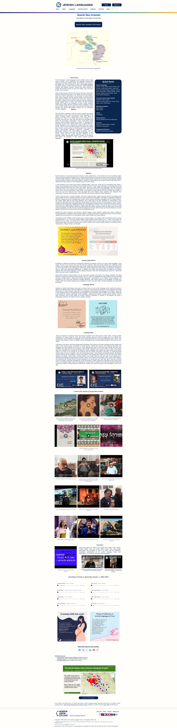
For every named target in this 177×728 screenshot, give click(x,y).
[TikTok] (102, 714)
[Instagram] (100, 714)
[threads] (114, 714)
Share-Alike (106, 704)
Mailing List (116, 711)
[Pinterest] (93, 650)
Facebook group (61, 659)
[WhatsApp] (86, 650)
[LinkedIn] (90, 650)
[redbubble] (109, 714)
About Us (99, 711)
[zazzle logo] (112, 714)
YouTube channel (62, 660)
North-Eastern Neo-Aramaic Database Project (69, 657)
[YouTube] (105, 714)
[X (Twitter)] (83, 650)
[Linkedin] (116, 714)
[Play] (58, 585)
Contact (109, 711)
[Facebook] (79, 650)
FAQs (104, 711)
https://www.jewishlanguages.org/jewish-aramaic (76, 704)
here (108, 553)
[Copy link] (97, 650)
